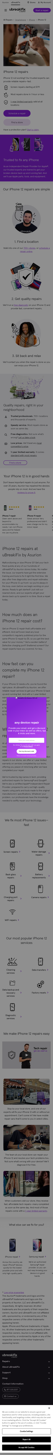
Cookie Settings (26, 1431)
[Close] (49, 1408)
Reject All (26, 1439)
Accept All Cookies (26, 1447)
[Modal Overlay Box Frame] (26, 727)
